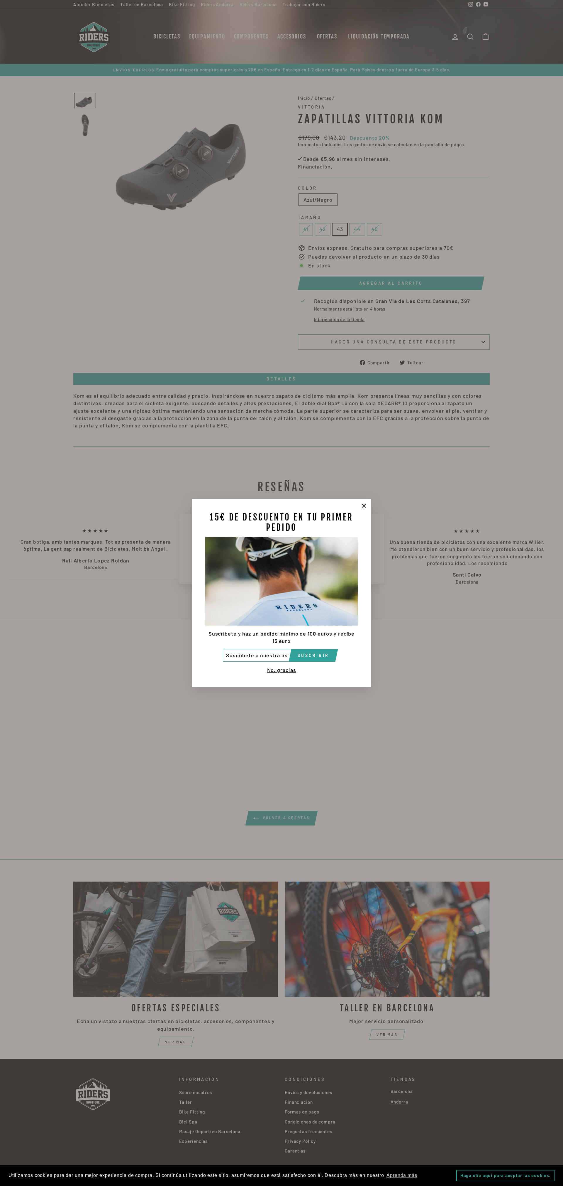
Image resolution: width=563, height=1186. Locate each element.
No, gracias (281, 670)
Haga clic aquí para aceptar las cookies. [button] (505, 1175)
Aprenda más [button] (401, 1175)
